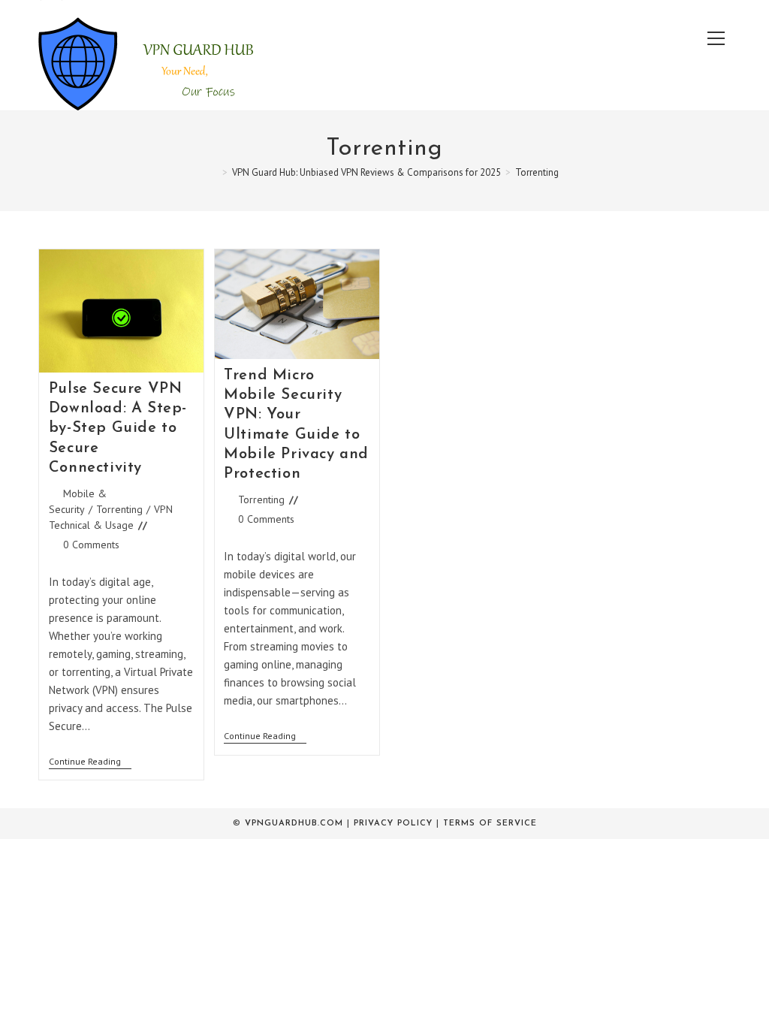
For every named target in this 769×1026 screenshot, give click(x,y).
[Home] (214, 172)
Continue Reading (90, 762)
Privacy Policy (393, 823)
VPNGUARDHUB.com (294, 823)
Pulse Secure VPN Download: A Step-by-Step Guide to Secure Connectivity (118, 428)
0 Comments (91, 544)
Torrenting (537, 172)
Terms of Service (490, 823)
